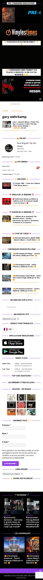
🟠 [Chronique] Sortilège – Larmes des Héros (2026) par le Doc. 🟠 (26, 254)
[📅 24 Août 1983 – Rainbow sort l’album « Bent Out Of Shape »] (21, 397)
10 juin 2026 (17, 188)
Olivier (18, 130)
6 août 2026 (17, 205)
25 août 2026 (18, 258)
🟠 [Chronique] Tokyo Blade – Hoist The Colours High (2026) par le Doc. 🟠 (27, 278)
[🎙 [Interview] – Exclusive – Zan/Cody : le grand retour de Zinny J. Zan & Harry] (14, 506)
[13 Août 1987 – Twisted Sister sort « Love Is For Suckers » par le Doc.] (21, 412)
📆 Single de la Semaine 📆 (21, 194)
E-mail (5, 442)
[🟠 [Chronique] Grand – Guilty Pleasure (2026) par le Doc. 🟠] (6, 267)
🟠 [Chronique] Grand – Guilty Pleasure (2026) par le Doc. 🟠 (25, 266)
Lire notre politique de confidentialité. (18, 456)
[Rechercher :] (21, 104)
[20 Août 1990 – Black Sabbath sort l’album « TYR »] (31, 397)
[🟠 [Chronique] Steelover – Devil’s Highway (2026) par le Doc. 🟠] (6, 291)
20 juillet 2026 (18, 225)
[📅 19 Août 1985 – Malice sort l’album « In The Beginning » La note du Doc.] (11, 404)
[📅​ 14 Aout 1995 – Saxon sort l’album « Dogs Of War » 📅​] (11, 412)
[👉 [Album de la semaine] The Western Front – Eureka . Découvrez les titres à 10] (6, 218)
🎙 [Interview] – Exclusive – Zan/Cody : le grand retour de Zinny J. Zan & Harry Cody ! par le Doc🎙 (13, 522)
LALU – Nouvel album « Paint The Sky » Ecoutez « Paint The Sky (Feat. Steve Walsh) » (26, 125)
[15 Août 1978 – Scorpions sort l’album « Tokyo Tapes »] (31, 404)
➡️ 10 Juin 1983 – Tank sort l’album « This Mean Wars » (26, 184)
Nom (5, 433)
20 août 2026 (18, 269)
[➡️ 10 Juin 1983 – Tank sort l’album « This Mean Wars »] (6, 185)
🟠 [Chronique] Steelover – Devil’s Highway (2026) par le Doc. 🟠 (26, 290)
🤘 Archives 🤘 (21, 179)
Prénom (6, 425)
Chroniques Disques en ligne (22, 249)
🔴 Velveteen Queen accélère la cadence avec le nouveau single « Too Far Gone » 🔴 (25, 201)
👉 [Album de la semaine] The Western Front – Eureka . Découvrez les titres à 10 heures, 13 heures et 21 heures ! (26, 219)
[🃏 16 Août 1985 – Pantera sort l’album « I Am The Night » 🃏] (21, 404)
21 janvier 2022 (8, 130)
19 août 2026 (18, 293)
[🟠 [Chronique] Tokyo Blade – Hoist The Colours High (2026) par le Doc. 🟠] (6, 278)
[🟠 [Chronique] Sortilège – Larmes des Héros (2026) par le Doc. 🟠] (6, 256)
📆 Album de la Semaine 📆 (21, 212)
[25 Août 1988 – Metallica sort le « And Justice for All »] (11, 397)
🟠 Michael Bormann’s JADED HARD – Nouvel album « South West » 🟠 (26, 239)
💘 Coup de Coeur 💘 (21, 233)
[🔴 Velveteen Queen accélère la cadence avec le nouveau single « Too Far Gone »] (6, 201)
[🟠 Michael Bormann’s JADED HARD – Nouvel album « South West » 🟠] (6, 240)
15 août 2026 (18, 242)
